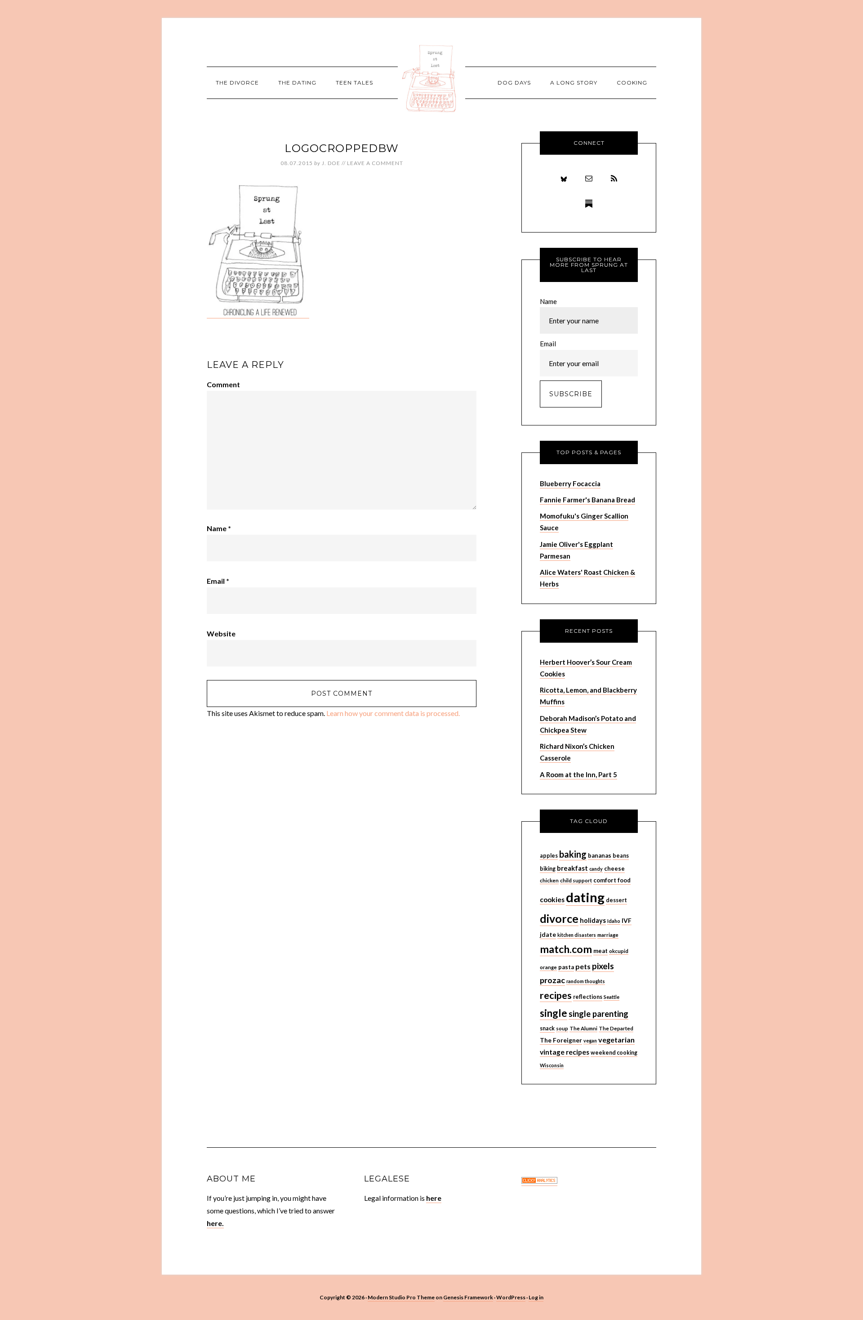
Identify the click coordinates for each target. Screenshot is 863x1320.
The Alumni (583, 1028)
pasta (566, 967)
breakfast (572, 868)
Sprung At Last (431, 78)
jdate (548, 934)
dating (585, 897)
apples (549, 855)
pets (583, 966)
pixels (603, 966)
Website (221, 633)
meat (600, 950)
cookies (552, 899)
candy (596, 869)
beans (621, 855)
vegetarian (616, 1039)
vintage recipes (564, 1052)
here (433, 1198)
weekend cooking (614, 1052)
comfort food (612, 880)
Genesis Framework (468, 1297)
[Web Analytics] (539, 1181)
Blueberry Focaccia (570, 483)
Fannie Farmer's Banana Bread (587, 500)
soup (562, 1028)
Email (218, 581)
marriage (607, 935)
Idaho (613, 921)
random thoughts (585, 981)
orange (548, 967)
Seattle (611, 997)
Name (219, 528)
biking (548, 868)
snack (547, 1028)
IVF (627, 920)
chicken (549, 880)
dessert (616, 900)
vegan (590, 1040)
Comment (223, 384)
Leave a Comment (375, 163)
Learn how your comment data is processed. (393, 713)
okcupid (618, 951)
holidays (593, 920)
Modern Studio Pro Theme (401, 1297)
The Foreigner (561, 1040)
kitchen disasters (576, 935)
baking (573, 854)
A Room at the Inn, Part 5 (578, 774)
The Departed (616, 1028)
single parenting (598, 1014)
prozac (552, 980)
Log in (536, 1297)
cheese (614, 868)
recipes (556, 995)
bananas (599, 855)
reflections (587, 996)
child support (576, 880)
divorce (559, 918)
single (553, 1013)
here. (215, 1223)
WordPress (510, 1297)
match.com (566, 949)
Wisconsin (552, 1065)
